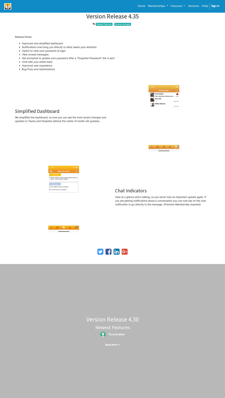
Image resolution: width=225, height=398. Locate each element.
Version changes (122, 24)
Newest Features (104, 24)
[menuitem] (141, 6)
